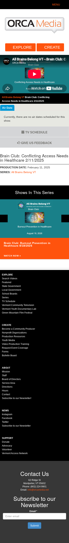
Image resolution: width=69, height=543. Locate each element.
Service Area (8, 383)
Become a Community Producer (18, 329)
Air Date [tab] (7, 107)
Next (65, 218)
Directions (7, 386)
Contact (6, 394)
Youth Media (8, 340)
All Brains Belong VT (23, 172)
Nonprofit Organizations (14, 332)
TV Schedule (36, 132)
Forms (5, 351)
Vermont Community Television (18, 305)
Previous (4, 218)
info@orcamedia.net (38, 489)
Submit (34, 525)
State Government (11, 286)
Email (33, 511)
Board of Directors (11, 379)
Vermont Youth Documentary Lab (19, 309)
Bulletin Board (9, 355)
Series (5, 297)
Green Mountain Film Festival (17, 312)
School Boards (9, 293)
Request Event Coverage (15, 348)
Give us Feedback (36, 143)
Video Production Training (15, 344)
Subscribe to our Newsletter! (16, 398)
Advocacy (7, 445)
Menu (56, 4)
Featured (6, 282)
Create (52, 47)
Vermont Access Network (15, 453)
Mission (6, 371)
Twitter (5, 422)
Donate (6, 442)
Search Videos (9, 278)
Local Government (11, 290)
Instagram (7, 414)
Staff (4, 375)
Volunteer (7, 449)
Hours (5, 390)
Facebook (7, 418)
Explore (22, 47)
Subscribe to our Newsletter (16, 425)
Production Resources (13, 336)
